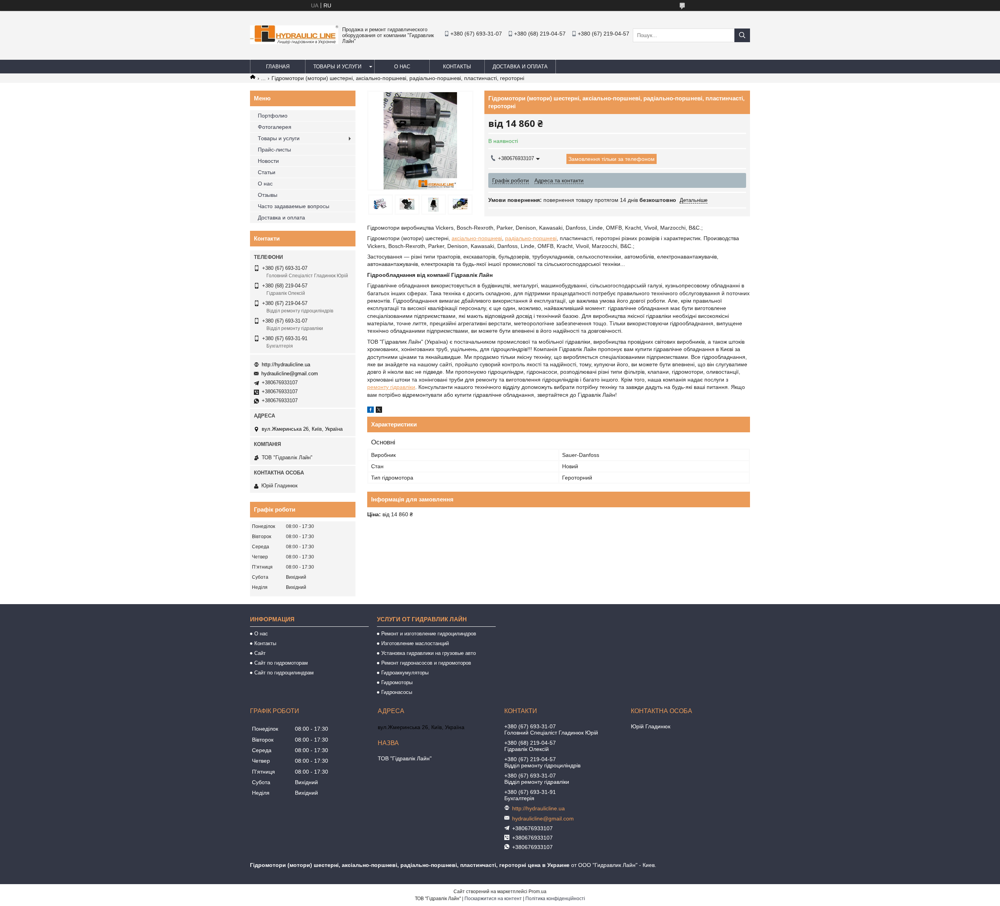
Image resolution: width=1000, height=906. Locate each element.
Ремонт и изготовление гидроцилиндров (428, 634)
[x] (379, 411)
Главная (277, 67)
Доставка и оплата (520, 67)
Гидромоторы (396, 682)
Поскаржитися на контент (493, 898)
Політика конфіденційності (555, 898)
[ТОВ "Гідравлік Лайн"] (294, 42)
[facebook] (370, 411)
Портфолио (273, 115)
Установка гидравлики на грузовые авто (428, 653)
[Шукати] (742, 35)
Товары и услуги (337, 67)
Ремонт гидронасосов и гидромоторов (426, 663)
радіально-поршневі (531, 238)
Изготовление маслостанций (415, 643)
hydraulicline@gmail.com (289, 373)
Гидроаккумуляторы (405, 673)
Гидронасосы (396, 692)
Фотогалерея (274, 127)
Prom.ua (537, 891)
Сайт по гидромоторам (281, 663)
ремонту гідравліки (391, 387)
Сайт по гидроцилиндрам (284, 673)
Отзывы (267, 195)
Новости (268, 161)
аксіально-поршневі (477, 238)
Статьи (266, 172)
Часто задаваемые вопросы (293, 206)
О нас (402, 67)
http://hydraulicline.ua (286, 364)
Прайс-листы (274, 149)
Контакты (457, 67)
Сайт (260, 653)
